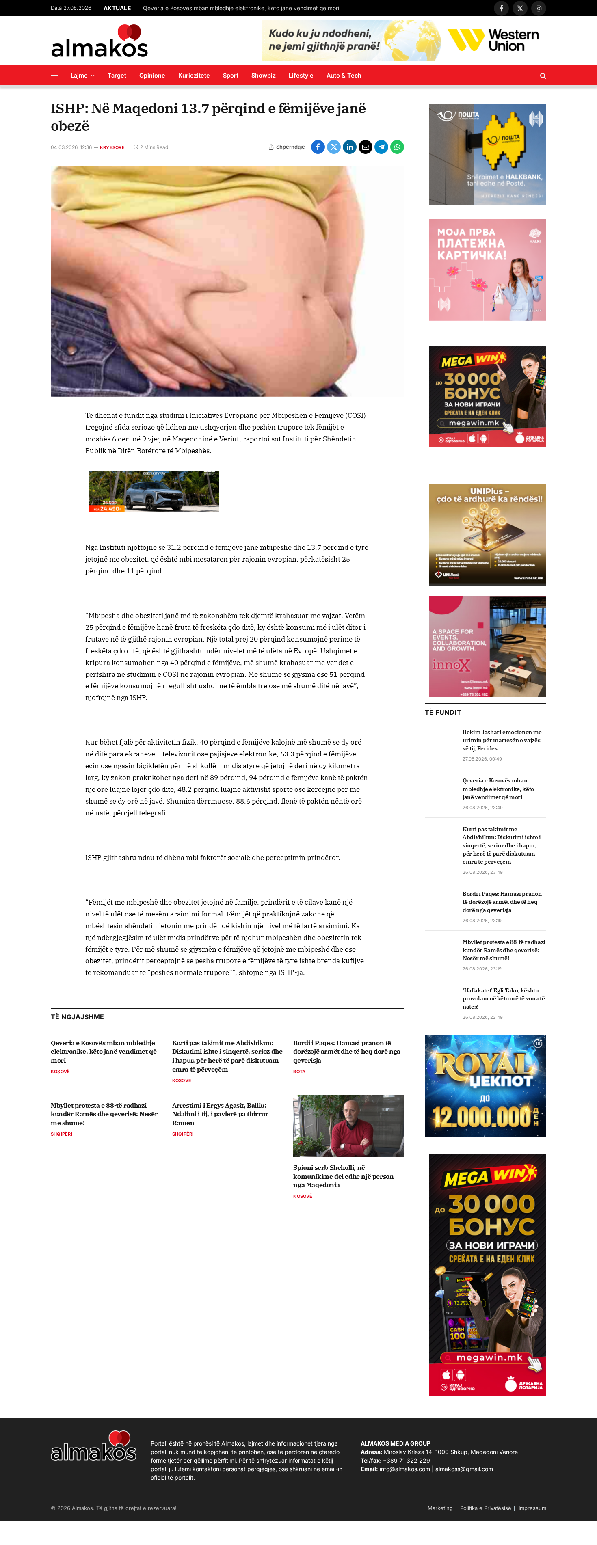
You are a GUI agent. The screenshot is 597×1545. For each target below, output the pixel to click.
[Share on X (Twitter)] (334, 147)
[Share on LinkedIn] (350, 147)
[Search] (542, 75)
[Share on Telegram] (381, 147)
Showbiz (263, 75)
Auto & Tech (344, 75)
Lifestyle (301, 75)
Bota (299, 1071)
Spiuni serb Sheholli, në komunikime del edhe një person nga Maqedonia (343, 1176)
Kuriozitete (194, 75)
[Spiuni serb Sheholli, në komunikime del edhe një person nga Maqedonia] (348, 1126)
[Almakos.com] (99, 40)
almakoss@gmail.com (464, 1468)
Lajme (79, 75)
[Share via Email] (365, 147)
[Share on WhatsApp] (397, 147)
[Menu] (54, 75)
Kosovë (60, 1071)
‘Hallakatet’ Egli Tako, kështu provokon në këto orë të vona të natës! (504, 998)
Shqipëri (61, 1134)
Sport (230, 75)
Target (117, 75)
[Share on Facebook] (318, 147)
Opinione (152, 75)
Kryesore (112, 147)
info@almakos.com (405, 1468)
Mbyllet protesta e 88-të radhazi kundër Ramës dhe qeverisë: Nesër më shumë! (104, 1114)
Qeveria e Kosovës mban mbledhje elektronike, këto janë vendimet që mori (241, 8)
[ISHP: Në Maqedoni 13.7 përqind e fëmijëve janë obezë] (227, 281)
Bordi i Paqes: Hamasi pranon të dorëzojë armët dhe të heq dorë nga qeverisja (346, 1052)
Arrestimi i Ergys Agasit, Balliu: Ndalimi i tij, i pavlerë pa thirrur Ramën (220, 1114)
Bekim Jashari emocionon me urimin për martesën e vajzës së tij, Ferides (502, 740)
